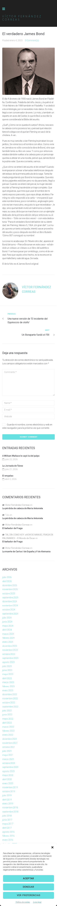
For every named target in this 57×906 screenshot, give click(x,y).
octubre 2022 (8, 702)
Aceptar (28, 878)
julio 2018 (7, 815)
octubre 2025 (8, 593)
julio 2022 (7, 710)
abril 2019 (7, 799)
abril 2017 (7, 828)
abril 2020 (7, 779)
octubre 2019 (8, 791)
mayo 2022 (7, 719)
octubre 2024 (8, 609)
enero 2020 (7, 783)
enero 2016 (7, 840)
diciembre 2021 (9, 739)
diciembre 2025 (9, 585)
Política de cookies (23, 902)
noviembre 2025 (10, 589)
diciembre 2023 (9, 646)
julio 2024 (7, 617)
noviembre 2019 (10, 787)
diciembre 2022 (9, 694)
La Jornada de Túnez (12, 466)
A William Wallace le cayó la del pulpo (21, 456)
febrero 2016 (8, 836)
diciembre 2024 (9, 601)
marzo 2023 (8, 682)
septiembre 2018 (10, 811)
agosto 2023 (8, 662)
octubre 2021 (8, 747)
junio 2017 (7, 820)
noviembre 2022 (10, 698)
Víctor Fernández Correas (17, 505)
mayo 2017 (7, 824)
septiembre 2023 (10, 658)
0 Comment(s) (32, 40)
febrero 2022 (8, 731)
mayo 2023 (7, 674)
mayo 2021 (7, 755)
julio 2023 (7, 666)
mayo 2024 (7, 626)
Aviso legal (37, 902)
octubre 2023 (8, 654)
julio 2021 (7, 751)
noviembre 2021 (10, 743)
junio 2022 (7, 714)
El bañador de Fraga (12, 528)
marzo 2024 (8, 634)
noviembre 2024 (10, 605)
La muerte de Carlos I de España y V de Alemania (26, 551)
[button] (52, 847)
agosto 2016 (8, 832)
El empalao (7, 476)
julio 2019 (7, 795)
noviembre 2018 (10, 807)
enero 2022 (7, 735)
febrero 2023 (8, 686)
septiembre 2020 (10, 767)
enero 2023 (7, 690)
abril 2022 (7, 722)
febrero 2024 (8, 638)
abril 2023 (7, 678)
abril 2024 (7, 630)
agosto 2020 (8, 771)
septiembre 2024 (10, 613)
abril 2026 (7, 581)
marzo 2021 (8, 759)
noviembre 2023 (10, 650)
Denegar (28, 886)
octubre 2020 (8, 763)
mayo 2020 (7, 775)
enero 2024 (7, 642)
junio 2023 (7, 670)
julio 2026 (7, 577)
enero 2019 (7, 803)
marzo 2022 (8, 727)
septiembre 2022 (10, 706)
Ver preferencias (28, 895)
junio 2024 (7, 621)
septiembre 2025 (10, 597)
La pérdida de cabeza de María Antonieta (22, 508)
